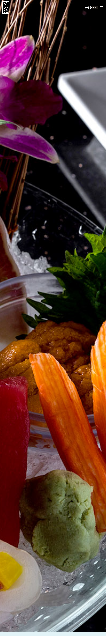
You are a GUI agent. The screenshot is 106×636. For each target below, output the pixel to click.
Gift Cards (95, 7)
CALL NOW (53, 634)
